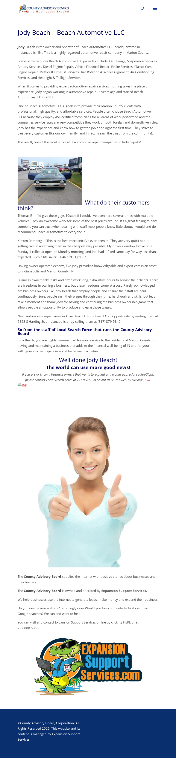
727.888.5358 (28, 628)
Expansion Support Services (123, 590)
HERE (147, 380)
